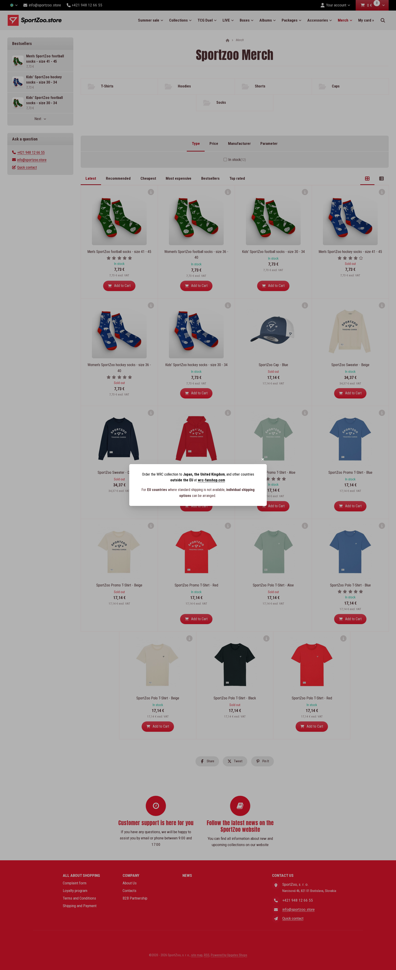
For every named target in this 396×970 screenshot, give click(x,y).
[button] (263, 459)
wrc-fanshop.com (211, 480)
